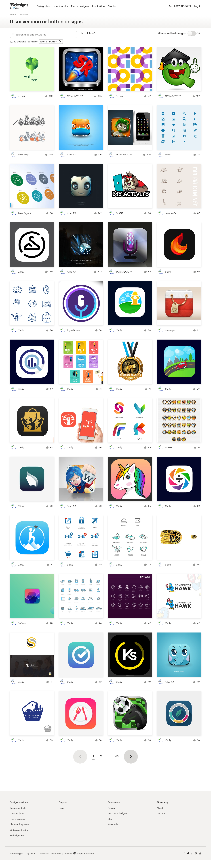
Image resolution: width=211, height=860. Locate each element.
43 (117, 756)
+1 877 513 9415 (181, 6)
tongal (168, 154)
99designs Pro (17, 835)
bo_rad (21, 96)
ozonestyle (170, 330)
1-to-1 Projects (17, 813)
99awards (113, 824)
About (160, 808)
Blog (110, 819)
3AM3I (119, 213)
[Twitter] (188, 853)
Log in (197, 6)
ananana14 (170, 213)
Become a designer (118, 813)
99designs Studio (19, 830)
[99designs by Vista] (19, 6)
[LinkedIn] (192, 853)
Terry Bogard (24, 213)
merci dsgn (23, 154)
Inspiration (98, 6)
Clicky (21, 271)
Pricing (111, 808)
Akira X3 (71, 154)
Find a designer (80, 6)
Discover (23, 14)
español (90, 853)
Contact (161, 813)
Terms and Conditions (50, 853)
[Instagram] (200, 853)
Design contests (18, 808)
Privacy (68, 853)
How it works (60, 6)
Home (13, 14)
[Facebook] (184, 853)
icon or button (48, 41)
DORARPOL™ (74, 96)
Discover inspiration (20, 824)
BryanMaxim (73, 330)
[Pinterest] (196, 853)
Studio (112, 6)
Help (61, 808)
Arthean (22, 623)
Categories (43, 6)
